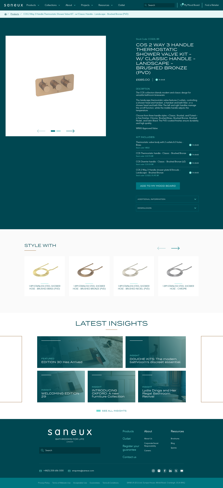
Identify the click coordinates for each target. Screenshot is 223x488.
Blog (173, 443)
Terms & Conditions (111, 483)
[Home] (5, 14)
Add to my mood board (158, 186)
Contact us (129, 457)
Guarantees (95, 483)
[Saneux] (13, 5)
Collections (51, 5)
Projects (85, 5)
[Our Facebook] (165, 471)
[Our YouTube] (182, 471)
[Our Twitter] (176, 471)
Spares (174, 448)
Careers (147, 450)
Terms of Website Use (61, 483)
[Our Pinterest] (159, 471)
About (69, 5)
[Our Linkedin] (170, 471)
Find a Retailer (212, 5)
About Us (148, 439)
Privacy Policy (43, 483)
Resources (104, 5)
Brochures (175, 439)
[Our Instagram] (153, 471)
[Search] (146, 5)
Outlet (121, 5)
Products (31, 5)
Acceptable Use (80, 483)
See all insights (114, 411)
